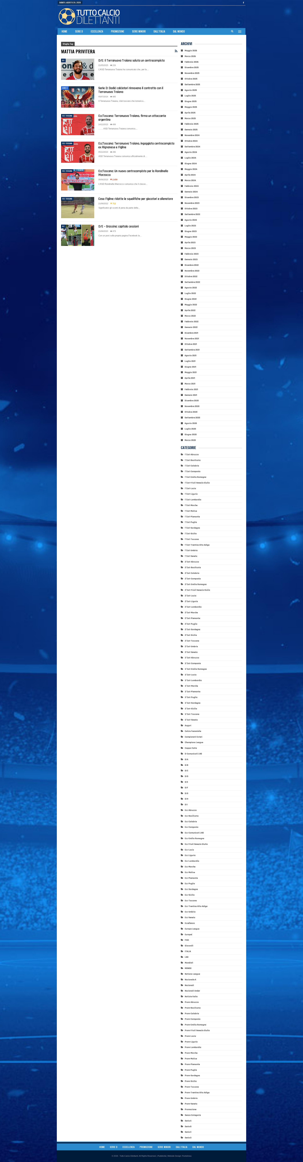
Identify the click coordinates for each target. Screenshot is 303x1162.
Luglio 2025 (190, 95)
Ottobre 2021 (191, 344)
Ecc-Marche (190, 866)
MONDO (188, 968)
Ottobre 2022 (191, 276)
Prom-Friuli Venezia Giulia (197, 1030)
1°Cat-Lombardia (193, 499)
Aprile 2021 (190, 378)
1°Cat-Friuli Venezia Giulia (197, 482)
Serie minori (139, 31)
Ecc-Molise (190, 872)
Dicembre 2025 (192, 67)
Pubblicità (162, 1156)
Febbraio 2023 (192, 254)
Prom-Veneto (191, 1103)
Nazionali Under (192, 990)
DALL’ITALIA (159, 31)
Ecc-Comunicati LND (194, 832)
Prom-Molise (191, 1058)
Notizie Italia (191, 996)
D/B (186, 765)
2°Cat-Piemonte (192, 618)
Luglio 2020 (190, 428)
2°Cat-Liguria (191, 601)
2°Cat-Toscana (192, 640)
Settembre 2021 (192, 349)
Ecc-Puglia (190, 883)
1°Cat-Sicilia (191, 533)
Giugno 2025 (190, 101)
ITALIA (188, 951)
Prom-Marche (191, 1053)
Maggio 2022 (191, 304)
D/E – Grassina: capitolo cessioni (118, 226)
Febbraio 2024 (192, 186)
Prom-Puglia (191, 1070)
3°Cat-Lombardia (193, 680)
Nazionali (189, 985)
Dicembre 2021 (191, 333)
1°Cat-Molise (191, 511)
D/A (186, 759)
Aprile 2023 (190, 242)
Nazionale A (190, 979)
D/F (186, 787)
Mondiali (189, 962)
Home (64, 31)
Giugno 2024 (191, 163)
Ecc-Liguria (190, 855)
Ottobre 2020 (191, 412)
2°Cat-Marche (191, 612)
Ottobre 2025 (191, 78)
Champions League (194, 742)
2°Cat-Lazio (190, 595)
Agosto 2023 (191, 220)
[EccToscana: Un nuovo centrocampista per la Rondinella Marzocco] (77, 179)
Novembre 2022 (192, 270)
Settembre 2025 (192, 84)
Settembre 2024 (192, 146)
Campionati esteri (193, 736)
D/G (186, 793)
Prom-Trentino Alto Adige (197, 1092)
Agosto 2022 (191, 287)
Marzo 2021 (190, 383)
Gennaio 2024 (191, 191)
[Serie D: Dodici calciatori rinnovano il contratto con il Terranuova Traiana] (77, 96)
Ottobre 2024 (191, 141)
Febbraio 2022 (191, 321)
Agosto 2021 (190, 355)
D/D (186, 776)
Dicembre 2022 (192, 265)
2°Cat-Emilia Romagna (196, 584)
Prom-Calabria (192, 1013)
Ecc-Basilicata (192, 816)
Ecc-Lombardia (192, 861)
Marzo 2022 (190, 316)
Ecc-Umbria (190, 911)
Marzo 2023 (190, 248)
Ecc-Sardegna (191, 889)
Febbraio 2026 (192, 62)
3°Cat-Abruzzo (192, 657)
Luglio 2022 (190, 293)
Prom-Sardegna (192, 1075)
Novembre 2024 (192, 135)
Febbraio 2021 (191, 389)
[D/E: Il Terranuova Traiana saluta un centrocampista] (77, 69)
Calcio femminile (193, 731)
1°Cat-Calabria (192, 465)
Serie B (188, 1126)
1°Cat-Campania (192, 471)
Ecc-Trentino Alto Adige (196, 906)
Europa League (192, 928)
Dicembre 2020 (192, 400)
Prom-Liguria (191, 1041)
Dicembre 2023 (192, 197)
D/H (186, 798)
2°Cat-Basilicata (193, 567)
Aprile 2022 (190, 310)
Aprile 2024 (190, 175)
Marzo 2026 (190, 56)
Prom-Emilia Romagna (195, 1024)
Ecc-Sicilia (190, 895)
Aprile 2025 (190, 112)
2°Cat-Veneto (191, 652)
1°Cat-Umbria (191, 550)
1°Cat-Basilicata (193, 460)
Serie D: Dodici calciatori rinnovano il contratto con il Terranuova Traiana (130, 90)
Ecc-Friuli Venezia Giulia (196, 844)
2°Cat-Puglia (191, 624)
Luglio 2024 (190, 157)
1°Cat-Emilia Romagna (195, 477)
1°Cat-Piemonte (192, 516)
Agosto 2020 (191, 423)
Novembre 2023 (192, 203)
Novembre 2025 (192, 73)
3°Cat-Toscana (192, 714)
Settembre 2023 (192, 214)
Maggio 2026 (191, 50)
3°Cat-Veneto (191, 719)
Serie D (79, 31)
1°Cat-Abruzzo (192, 454)
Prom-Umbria (191, 1098)
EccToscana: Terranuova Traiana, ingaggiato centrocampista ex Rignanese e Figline (136, 145)
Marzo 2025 (190, 118)
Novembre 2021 (192, 338)
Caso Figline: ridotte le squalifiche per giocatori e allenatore (135, 199)
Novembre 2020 (192, 406)
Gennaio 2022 (191, 327)
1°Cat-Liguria (191, 494)
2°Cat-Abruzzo (192, 561)
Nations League (192, 974)
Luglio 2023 (190, 225)
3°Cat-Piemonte (192, 691)
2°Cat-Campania (193, 578)
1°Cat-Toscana (192, 539)
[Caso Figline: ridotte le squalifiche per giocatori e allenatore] (77, 207)
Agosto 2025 (191, 90)
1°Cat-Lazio (190, 488)
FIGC (187, 940)
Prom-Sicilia (191, 1081)
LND (186, 957)
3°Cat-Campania (193, 663)
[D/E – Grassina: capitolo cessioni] (77, 235)
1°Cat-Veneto (191, 556)
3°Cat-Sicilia (191, 708)
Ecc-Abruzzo (191, 810)
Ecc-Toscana (67, 116)
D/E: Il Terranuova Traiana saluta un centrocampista (131, 60)
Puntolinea (186, 1156)
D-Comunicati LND (193, 753)
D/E (63, 60)
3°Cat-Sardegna (192, 703)
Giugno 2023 (191, 231)
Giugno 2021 (190, 366)
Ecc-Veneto (190, 917)
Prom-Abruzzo (192, 1002)
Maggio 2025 (191, 107)
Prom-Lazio (190, 1036)
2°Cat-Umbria (191, 646)
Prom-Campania (192, 1019)
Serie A (188, 1120)
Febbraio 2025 (191, 124)
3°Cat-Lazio (190, 674)
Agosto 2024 (191, 152)
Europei (188, 934)
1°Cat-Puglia (191, 522)
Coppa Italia (191, 748)
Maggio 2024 (191, 169)
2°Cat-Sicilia (191, 635)
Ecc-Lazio (189, 849)
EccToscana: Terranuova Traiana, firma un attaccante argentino (132, 118)
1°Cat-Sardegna (192, 528)
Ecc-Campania (191, 827)
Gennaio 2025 (191, 129)
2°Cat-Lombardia (193, 607)
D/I (186, 804)
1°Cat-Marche (191, 505)
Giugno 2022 (190, 299)
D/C (186, 770)
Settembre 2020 (192, 417)
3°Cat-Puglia (191, 697)
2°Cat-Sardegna (192, 629)
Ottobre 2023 (191, 208)
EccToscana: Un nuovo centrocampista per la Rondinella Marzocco (133, 173)
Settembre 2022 (192, 282)
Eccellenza (97, 31)
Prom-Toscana (192, 1087)
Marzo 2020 (190, 440)
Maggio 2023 (191, 236)
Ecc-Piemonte (191, 878)
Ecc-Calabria (191, 821)
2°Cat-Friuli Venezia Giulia (197, 590)
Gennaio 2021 (191, 395)
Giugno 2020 (191, 434)
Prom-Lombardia (193, 1047)
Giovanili (189, 945)
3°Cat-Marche (191, 686)
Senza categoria (193, 1115)
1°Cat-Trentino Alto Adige (197, 545)
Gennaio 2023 (191, 259)
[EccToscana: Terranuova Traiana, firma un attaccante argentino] (77, 124)
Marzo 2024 (190, 180)
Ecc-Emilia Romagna (194, 838)
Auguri (188, 725)
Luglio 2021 (190, 361)
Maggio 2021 (191, 372)
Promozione (117, 31)
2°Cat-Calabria (192, 573)
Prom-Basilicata (193, 1007)
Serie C (188, 1132)
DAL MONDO (179, 31)
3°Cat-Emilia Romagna (196, 669)
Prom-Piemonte (192, 1064)
